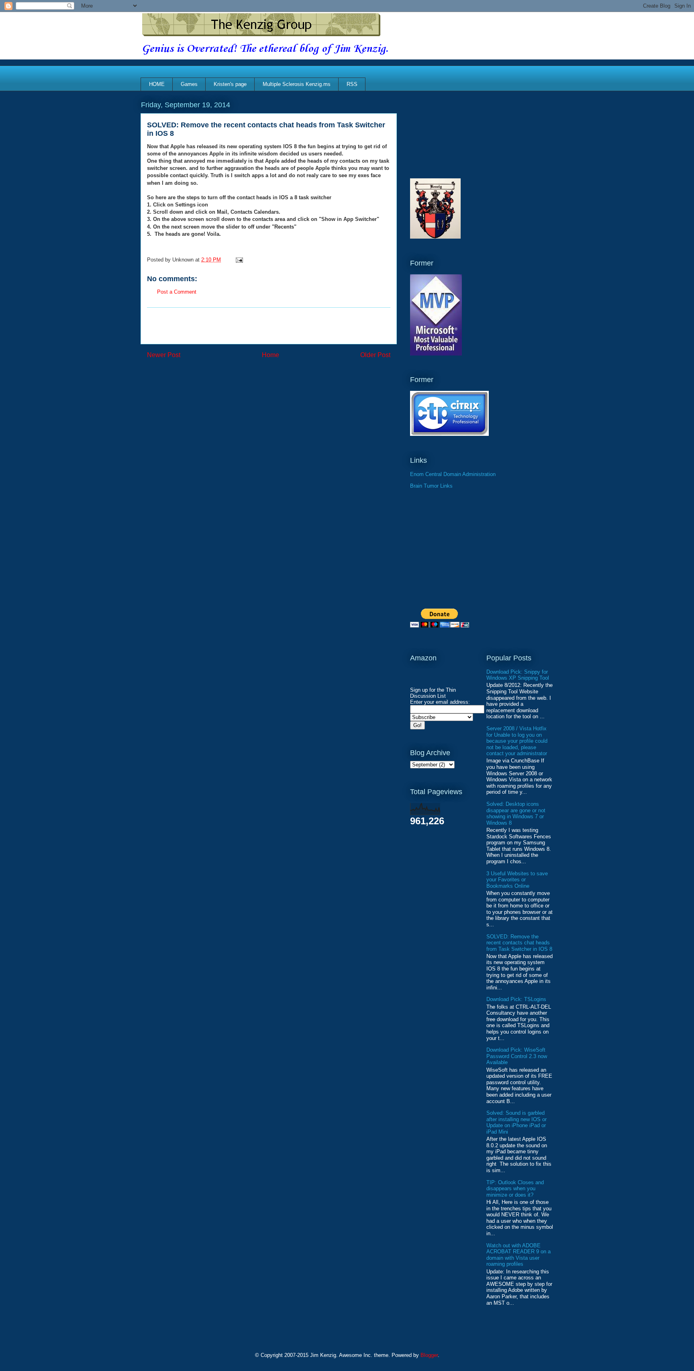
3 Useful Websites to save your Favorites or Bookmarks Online (517, 879)
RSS (352, 84)
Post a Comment (176, 292)
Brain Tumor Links (431, 486)
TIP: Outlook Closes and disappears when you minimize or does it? (515, 1188)
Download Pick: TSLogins (516, 999)
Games (189, 84)
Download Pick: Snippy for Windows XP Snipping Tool (517, 675)
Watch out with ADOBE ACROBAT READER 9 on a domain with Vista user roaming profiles (518, 1254)
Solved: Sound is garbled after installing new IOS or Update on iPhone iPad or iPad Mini (516, 1122)
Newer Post (163, 354)
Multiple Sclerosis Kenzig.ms (297, 84)
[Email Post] (238, 260)
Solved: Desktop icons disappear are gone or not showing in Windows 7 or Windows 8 (515, 813)
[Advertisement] (269, 326)
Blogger (429, 1355)
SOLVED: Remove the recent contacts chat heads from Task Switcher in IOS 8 (519, 943)
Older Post (375, 354)
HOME (157, 84)
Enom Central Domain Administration (453, 474)
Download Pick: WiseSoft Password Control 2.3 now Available (516, 1056)
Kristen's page (230, 84)
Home (270, 354)
